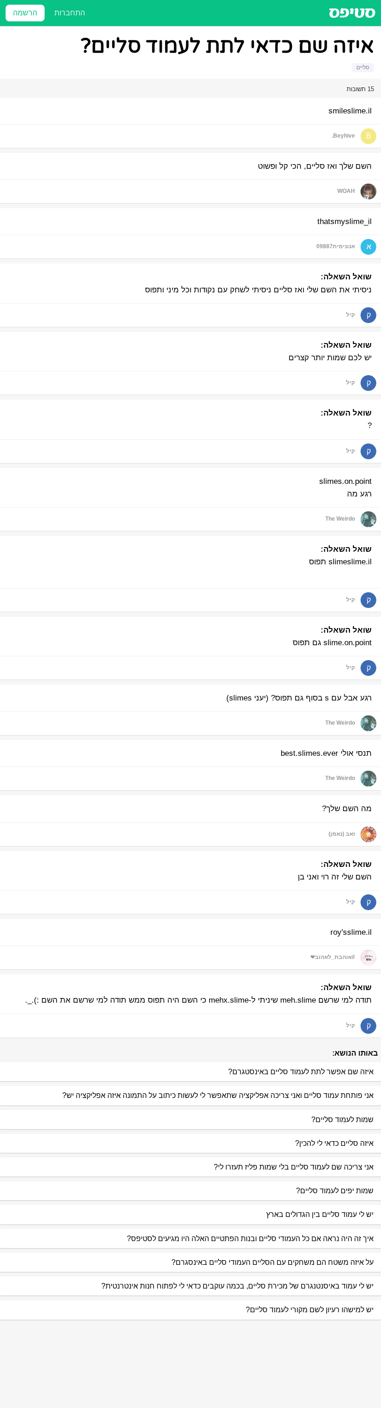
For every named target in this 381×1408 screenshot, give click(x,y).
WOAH (346, 191)
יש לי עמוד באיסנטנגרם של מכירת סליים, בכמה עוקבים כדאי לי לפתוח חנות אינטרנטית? (237, 1286)
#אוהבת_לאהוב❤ (332, 957)
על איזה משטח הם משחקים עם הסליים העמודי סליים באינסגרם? (272, 1262)
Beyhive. (343, 135)
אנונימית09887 (335, 246)
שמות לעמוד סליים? (342, 1120)
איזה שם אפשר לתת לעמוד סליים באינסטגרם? (301, 1072)
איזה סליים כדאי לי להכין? (334, 1143)
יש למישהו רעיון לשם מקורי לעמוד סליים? (310, 1310)
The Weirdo (340, 519)
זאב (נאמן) (341, 834)
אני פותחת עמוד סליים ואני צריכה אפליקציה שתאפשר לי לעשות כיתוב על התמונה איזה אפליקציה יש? (218, 1095)
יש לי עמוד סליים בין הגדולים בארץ (320, 1214)
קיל (350, 314)
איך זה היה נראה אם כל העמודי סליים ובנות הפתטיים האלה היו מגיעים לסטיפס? (250, 1239)
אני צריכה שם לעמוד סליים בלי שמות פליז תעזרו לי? (294, 1167)
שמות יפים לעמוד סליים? (335, 1191)
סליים (362, 67)
